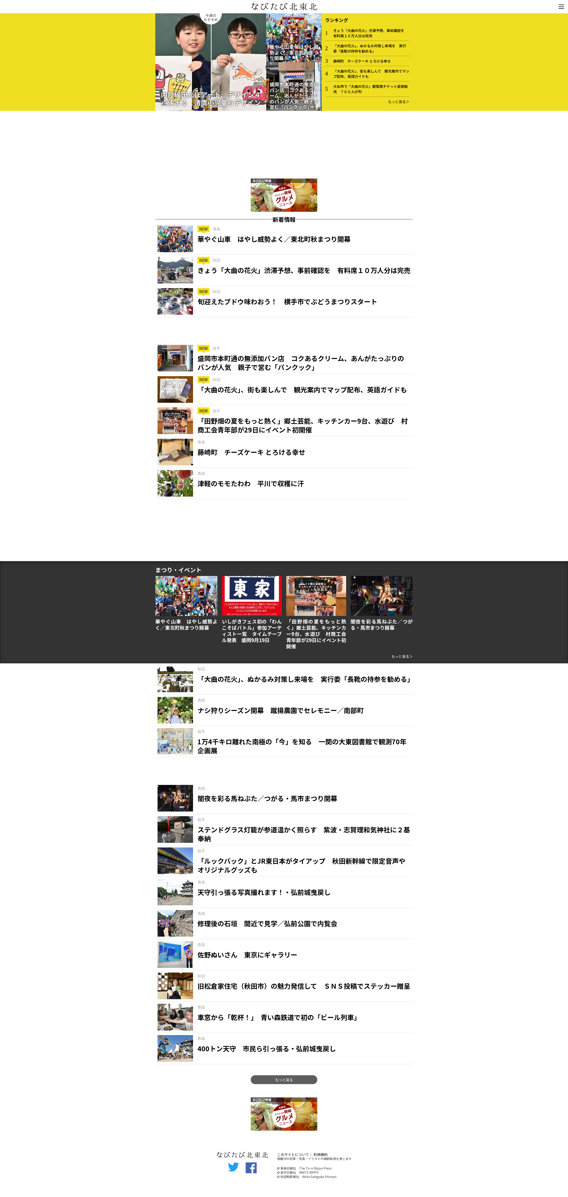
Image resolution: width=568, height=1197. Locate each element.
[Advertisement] (284, 145)
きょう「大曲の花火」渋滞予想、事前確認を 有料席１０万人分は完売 (370, 33)
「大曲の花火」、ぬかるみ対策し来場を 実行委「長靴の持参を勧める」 (369, 48)
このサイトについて (293, 1154)
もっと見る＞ (398, 101)
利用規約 (321, 1154)
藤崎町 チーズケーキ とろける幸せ (362, 61)
